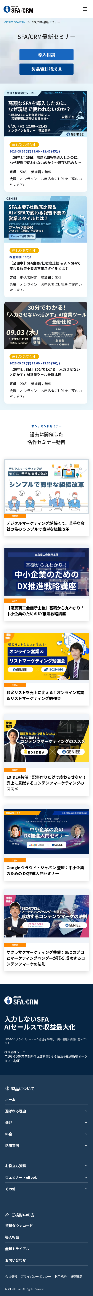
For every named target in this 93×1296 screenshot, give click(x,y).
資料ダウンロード (19, 1225)
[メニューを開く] (85, 9)
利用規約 (61, 1276)
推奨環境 (76, 1276)
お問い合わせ (15, 1260)
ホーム (10, 1099)
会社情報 (11, 1276)
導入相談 (12, 1237)
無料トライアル (17, 1248)
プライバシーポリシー (36, 1276)
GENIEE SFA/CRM (15, 22)
